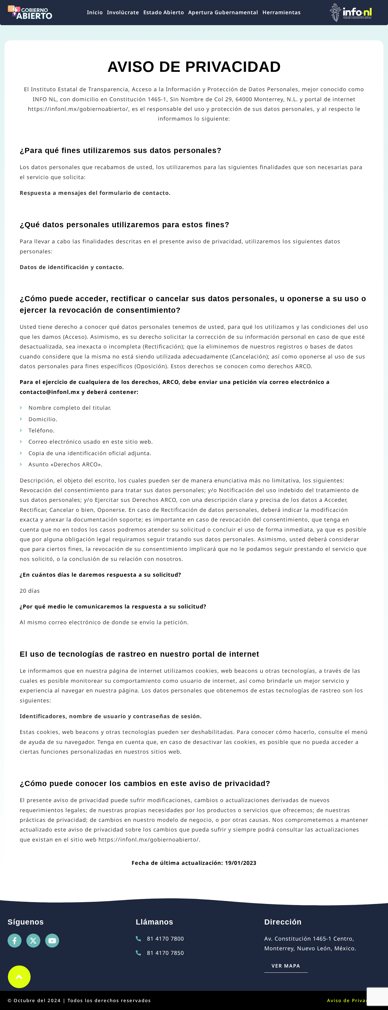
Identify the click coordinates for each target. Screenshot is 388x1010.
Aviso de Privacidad (353, 1000)
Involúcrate (123, 12)
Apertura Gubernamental (223, 12)
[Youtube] (52, 941)
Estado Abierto (163, 12)
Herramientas (282, 12)
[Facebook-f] (15, 941)
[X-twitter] (33, 941)
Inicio (95, 12)
